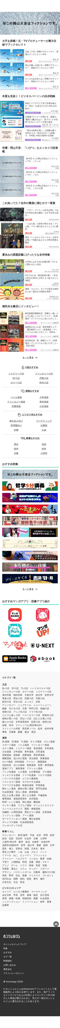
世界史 (19, 848)
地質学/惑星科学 (10, 845)
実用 (4, 898)
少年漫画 (43, 397)
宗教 (16, 453)
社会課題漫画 (26, 822)
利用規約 (7, 960)
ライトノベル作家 (11, 728)
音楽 (38, 865)
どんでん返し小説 (11, 715)
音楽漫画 (37, 748)
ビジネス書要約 (21, 891)
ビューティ (25, 855)
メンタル (33, 858)
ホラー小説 (16, 382)
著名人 (14, 868)
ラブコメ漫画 (24, 805)
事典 (4, 731)
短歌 (4, 725)
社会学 (28, 838)
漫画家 (16, 755)
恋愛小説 (43, 378)
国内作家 (17, 695)
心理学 (44, 453)
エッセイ (29, 701)
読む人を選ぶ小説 (42, 718)
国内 (22, 878)
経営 (52, 835)
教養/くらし (8, 831)
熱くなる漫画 (29, 795)
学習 (15, 895)
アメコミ (30, 761)
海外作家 (6, 695)
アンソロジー (9, 705)
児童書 (12, 731)
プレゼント (48, 875)
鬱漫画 (36, 802)
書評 (42, 878)
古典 (24, 708)
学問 (45, 835)
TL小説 (24, 688)
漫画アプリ (7, 768)
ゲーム (14, 865)
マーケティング (44, 421)
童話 (27, 731)
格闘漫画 (42, 761)
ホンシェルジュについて (14, 944)
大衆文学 (29, 695)
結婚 (49, 858)
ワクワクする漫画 (11, 785)
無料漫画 (20, 768)
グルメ (34, 851)
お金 (44, 429)
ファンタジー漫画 (16, 401)
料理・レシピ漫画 (11, 802)
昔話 (33, 731)
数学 (21, 841)
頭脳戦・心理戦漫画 (12, 812)
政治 (27, 841)
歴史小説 (17, 698)
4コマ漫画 (7, 761)
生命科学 (45, 841)
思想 (29, 878)
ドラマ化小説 (35, 711)
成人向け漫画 (20, 758)
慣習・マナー (42, 862)
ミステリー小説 (16, 373)
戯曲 (4, 708)
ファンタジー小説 (44, 373)
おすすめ (7, 952)
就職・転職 (14, 898)
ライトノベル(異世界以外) (29, 725)
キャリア (6, 891)
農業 (39, 845)
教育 (42, 858)
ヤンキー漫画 (9, 805)
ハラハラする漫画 (11, 778)
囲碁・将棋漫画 (32, 808)
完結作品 (6, 765)
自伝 (18, 875)
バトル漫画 (16, 397)
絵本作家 (49, 728)
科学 (44, 448)
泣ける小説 (14, 708)
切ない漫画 (21, 791)
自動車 (36, 872)
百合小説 (17, 701)
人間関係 (15, 862)
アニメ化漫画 (9, 771)
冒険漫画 (6, 755)
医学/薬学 (23, 835)
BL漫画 (5, 741)
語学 (22, 895)
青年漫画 (43, 401)
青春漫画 (31, 765)
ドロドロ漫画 (44, 775)
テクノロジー (9, 835)
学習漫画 (40, 785)
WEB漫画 (19, 761)
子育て (5, 862)
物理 (45, 845)
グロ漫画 (46, 771)
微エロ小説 (7, 721)
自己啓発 (44, 895)
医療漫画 (44, 758)
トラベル (6, 855)
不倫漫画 (42, 795)
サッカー (33, 868)
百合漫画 (33, 758)
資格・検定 (32, 895)
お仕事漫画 (34, 771)
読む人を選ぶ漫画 (11, 795)
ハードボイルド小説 (40, 688)
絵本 (40, 728)
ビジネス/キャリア (11, 888)
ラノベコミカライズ (12, 808)
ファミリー (7, 858)
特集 (5, 948)
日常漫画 (40, 751)
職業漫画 (6, 758)
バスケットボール (22, 872)
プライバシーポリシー (13, 973)
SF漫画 (15, 741)
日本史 (34, 848)
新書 (24, 875)
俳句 (11, 725)
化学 (39, 835)
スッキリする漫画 (11, 775)
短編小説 (44, 708)
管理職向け (16, 425)
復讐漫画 (6, 798)
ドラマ (23, 865)
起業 (16, 429)
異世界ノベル (29, 728)
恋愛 (31, 862)
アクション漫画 (34, 768)
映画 (31, 865)
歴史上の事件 (9, 851)
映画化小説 (48, 715)
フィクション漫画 (11, 815)
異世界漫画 (39, 755)
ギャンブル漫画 (10, 822)
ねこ (15, 855)
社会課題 (44, 898)
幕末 (42, 848)
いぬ (20, 851)
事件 (35, 878)
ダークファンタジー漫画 (14, 818)
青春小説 (6, 698)
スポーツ (44, 868)
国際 (15, 878)
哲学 (16, 448)
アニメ (5, 865)
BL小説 (5, 688)
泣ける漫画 (19, 765)
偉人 (11, 848)
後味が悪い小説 (10, 718)
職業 (35, 898)
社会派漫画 (7, 791)
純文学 (39, 695)
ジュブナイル (24, 705)
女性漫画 (49, 748)
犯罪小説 (35, 721)
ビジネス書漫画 (30, 778)
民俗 (22, 882)
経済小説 (6, 701)
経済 (4, 838)
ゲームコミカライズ (43, 805)
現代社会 (6, 878)
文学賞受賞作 (22, 721)
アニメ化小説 (20, 711)
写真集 (5, 868)
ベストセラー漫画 (11, 781)
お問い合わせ (9, 965)
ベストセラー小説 (31, 715)
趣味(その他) (48, 872)
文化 (15, 882)
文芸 (4, 684)
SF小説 (16, 378)
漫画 (4, 737)
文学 (52, 845)
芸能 (44, 865)
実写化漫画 (41, 788)
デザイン (6, 872)
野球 (11, 875)
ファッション (40, 855)
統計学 (31, 845)
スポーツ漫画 (9, 744)
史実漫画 (46, 812)
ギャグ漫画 (35, 741)
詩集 (38, 701)
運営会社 (7, 969)
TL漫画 (24, 741)
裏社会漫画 (34, 818)
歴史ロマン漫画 (32, 812)
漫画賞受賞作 (20, 798)
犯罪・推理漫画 (46, 765)
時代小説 (43, 382)
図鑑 (20, 731)
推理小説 (46, 721)
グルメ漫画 (49, 741)
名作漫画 (33, 798)
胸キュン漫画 (9, 788)
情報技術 (26, 898)
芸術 (44, 444)
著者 (49, 901)
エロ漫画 (22, 771)
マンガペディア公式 (12, 825)
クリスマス (34, 875)
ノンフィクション (11, 901)
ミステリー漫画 (23, 748)
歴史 (16, 444)
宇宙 (32, 835)
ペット (43, 851)
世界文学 (49, 695)
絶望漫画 (33, 791)
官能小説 (40, 698)
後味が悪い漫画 (25, 788)
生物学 (35, 841)
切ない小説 (25, 718)
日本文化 (6, 882)
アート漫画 (27, 815)
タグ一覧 (7, 956)
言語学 (19, 838)
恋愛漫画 (16, 406)
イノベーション (30, 901)
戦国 (27, 848)
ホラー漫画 (7, 748)
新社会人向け (16, 421)
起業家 (5, 905)
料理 (24, 862)
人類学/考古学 (9, 841)
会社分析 (6, 895)
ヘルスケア (21, 858)
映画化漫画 (27, 785)
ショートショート (42, 705)
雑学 (42, 901)
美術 (4, 875)
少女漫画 (43, 406)
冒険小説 (6, 711)
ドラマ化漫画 (29, 775)
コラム (23, 868)
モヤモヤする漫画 (31, 781)
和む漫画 (26, 802)
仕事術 (44, 425)
